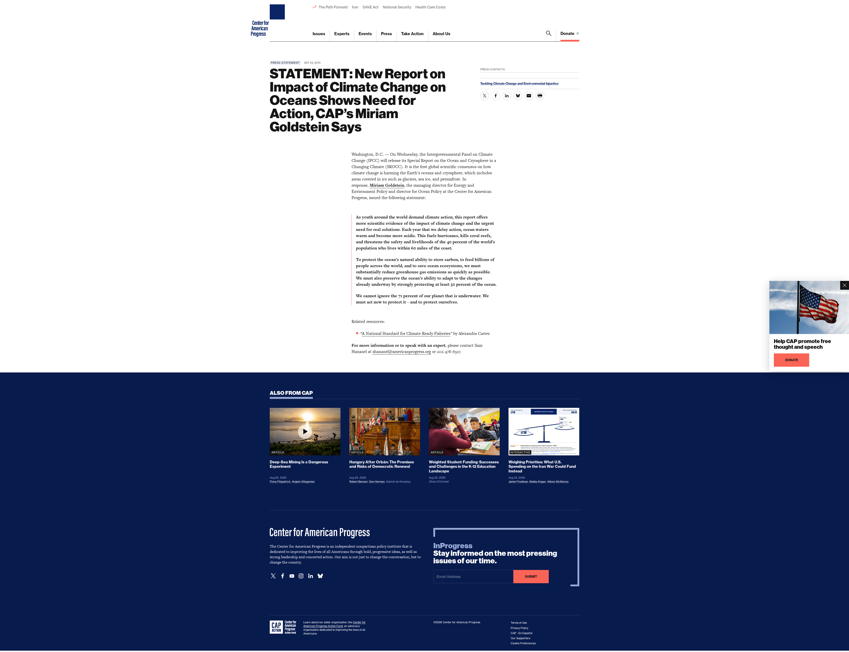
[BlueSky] (320, 576)
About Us (441, 33)
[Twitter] (273, 576)
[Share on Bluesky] (517, 95)
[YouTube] (291, 576)
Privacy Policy (519, 628)
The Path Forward (333, 7)
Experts (342, 33)
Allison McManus (557, 481)
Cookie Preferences (523, 643)
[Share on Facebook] (495, 95)
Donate (567, 33)
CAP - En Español (521, 633)
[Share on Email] (528, 95)
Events (365, 33)
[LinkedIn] (310, 576)
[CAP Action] (284, 627)
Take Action (412, 33)
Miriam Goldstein (387, 185)
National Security (397, 7)
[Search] (548, 36)
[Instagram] (301, 576)
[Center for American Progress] (278, 20)
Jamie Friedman (518, 481)
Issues (319, 33)
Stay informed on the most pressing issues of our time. (495, 553)
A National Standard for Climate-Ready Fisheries (406, 333)
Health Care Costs (430, 7)
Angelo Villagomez (303, 481)
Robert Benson (358, 481)
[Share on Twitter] (484, 95)
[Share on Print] (539, 95)
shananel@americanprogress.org (402, 352)
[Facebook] (282, 576)
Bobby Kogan (538, 481)
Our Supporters (520, 638)
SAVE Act (371, 7)
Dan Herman (377, 481)
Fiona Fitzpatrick (280, 481)
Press (386, 33)
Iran (355, 7)
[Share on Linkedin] (506, 95)
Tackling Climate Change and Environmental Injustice (519, 84)
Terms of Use (519, 622)
